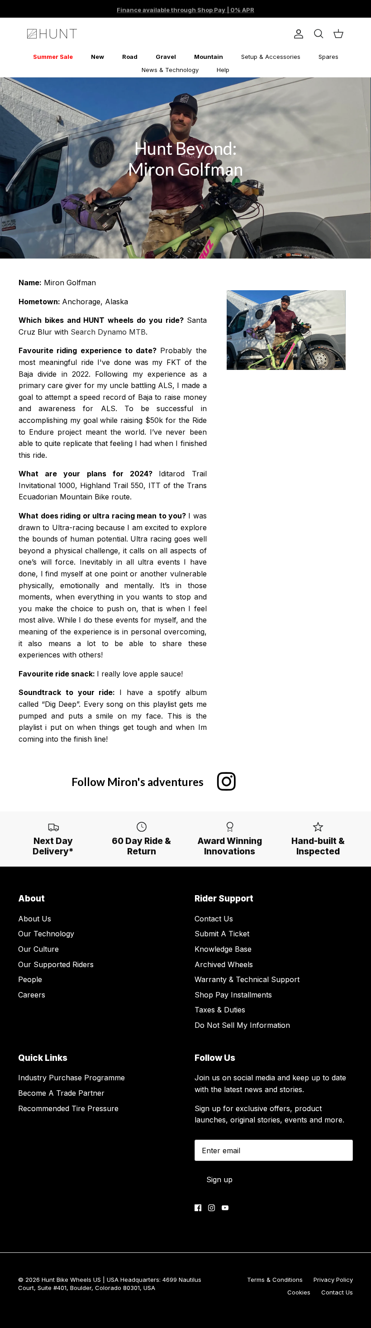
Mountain (208, 56)
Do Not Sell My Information (242, 1025)
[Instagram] (211, 1207)
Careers (31, 994)
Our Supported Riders (56, 964)
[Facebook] (198, 1207)
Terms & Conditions (275, 1279)
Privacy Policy (333, 1279)
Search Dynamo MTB (108, 331)
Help (223, 69)
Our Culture (38, 949)
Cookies (298, 1292)
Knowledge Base (223, 949)
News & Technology (170, 69)
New (97, 56)
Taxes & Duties (220, 1009)
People (30, 979)
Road (130, 56)
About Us (34, 918)
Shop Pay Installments (233, 994)
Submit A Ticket (222, 933)
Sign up (219, 1179)
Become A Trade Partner (61, 1093)
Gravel (166, 56)
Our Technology (46, 933)
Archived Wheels (224, 964)
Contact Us (214, 918)
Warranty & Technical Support (247, 979)
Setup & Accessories (270, 56)
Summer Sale (53, 56)
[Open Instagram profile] (226, 782)
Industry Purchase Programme (71, 1077)
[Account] (297, 34)
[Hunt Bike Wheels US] (52, 33)
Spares (328, 56)
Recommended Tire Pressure (68, 1108)
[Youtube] (225, 1207)
